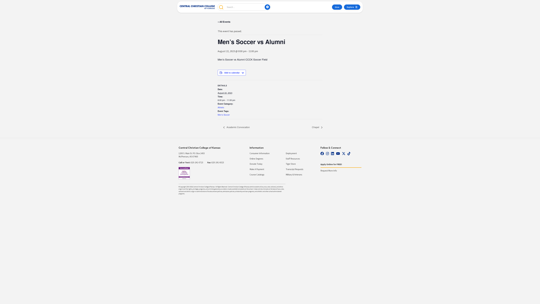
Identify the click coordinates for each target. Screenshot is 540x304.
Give (337, 7)
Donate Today (256, 164)
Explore (350, 7)
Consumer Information (260, 153)
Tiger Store (291, 164)
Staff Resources (293, 158)
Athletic (221, 107)
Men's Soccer (224, 114)
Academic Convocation (238, 127)
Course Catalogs (257, 174)
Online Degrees (256, 158)
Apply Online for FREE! (331, 164)
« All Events (224, 21)
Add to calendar (232, 72)
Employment (291, 153)
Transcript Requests (294, 169)
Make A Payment (257, 169)
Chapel (316, 127)
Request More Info (328, 170)
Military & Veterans (294, 174)
